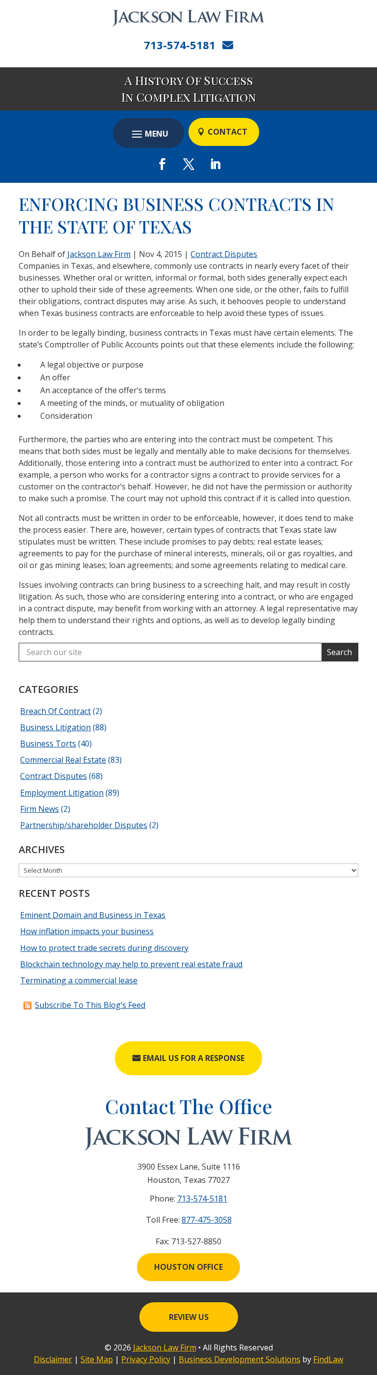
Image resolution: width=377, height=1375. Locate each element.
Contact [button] (227, 131)
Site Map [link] (97, 1359)
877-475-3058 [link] (207, 1219)
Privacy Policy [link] (145, 1359)
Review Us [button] (189, 1317)
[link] (188, 18)
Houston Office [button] (188, 1266)
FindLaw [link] (328, 1359)
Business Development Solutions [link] (239, 1359)
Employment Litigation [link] (62, 792)
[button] (148, 133)
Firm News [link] (39, 808)
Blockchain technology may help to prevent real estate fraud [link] (131, 964)
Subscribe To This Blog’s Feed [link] (90, 1005)
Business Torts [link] (48, 743)
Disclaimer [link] (53, 1359)
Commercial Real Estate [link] (63, 759)
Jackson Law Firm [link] (99, 254)
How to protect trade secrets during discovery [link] (104, 948)
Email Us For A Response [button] (193, 1058)
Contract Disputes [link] (223, 254)
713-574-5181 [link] (179, 44)
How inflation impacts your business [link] (87, 931)
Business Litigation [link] (55, 727)
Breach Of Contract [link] (55, 711)
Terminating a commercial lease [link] (78, 980)
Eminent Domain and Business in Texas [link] (92, 915)
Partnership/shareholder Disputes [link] (83, 825)
